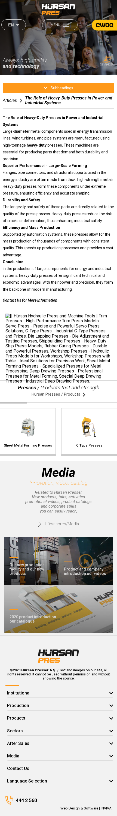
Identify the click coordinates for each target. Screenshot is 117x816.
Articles (10, 100)
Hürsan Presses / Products (56, 394)
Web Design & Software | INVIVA (86, 808)
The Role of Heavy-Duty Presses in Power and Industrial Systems (68, 100)
